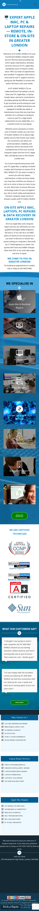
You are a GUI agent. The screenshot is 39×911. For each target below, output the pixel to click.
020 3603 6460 (24, 846)
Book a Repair (11, 906)
